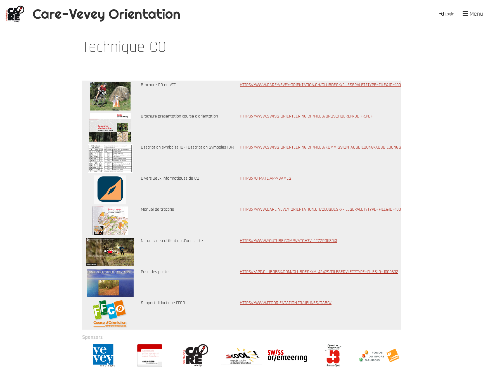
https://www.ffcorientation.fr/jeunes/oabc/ (286, 303)
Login (449, 14)
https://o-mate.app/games (265, 178)
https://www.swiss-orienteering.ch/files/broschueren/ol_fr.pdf (306, 116)
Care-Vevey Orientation (107, 13)
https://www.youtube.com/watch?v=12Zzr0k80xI (288, 241)
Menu (475, 14)
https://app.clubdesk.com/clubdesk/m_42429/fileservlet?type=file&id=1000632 (319, 272)
